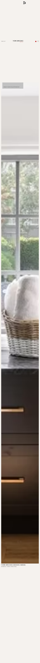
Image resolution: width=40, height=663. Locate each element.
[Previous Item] (2, 315)
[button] (35, 41)
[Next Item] (37, 315)
